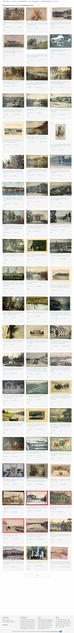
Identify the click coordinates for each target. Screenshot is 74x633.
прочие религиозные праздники (64, 563)
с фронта (69, 507)
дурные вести (62, 312)
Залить (56, 1)
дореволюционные (7, 21)
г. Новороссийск (6, 144)
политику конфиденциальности (53, 631)
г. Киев (36, 27)
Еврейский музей (31, 628)
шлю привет (13, 83)
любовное (38, 311)
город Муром (38, 87)
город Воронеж (30, 174)
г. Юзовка (52, 511)
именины (8, 51)
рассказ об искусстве (34, 481)
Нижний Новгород (39, 484)
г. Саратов (62, 625)
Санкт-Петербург (64, 620)
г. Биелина (5, 566)
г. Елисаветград (62, 484)
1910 (51, 404)
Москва (61, 623)
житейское (36, 23)
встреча (5, 312)
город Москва (62, 114)
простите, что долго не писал (17, 284)
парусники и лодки (31, 170)
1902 (28, 288)
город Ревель (15, 456)
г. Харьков (59, 202)
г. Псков (52, 54)
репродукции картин (12, 314)
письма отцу (53, 287)
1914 (4, 29)
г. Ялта (59, 625)
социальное (67, 110)
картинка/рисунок (16, 21)
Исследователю (22, 1)
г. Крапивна (29, 429)
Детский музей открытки (24, 619)
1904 (28, 30)
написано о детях (57, 425)
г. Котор (52, 458)
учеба (35, 57)
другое (31, 23)
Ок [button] (60, 631)
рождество (31, 228)
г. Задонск (14, 259)
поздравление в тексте (15, 51)
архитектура (6, 50)
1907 (51, 178)
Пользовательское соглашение (8, 622)
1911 (28, 62)
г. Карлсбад (38, 399)
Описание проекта (5, 619)
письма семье (6, 255)
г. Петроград (40, 174)
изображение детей (57, 145)
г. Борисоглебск (39, 539)
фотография (12, 52)
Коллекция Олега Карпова (27, 623)
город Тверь (29, 373)
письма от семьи (38, 137)
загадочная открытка (10, 562)
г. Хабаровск (53, 290)
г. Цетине (60, 458)
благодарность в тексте (35, 22)
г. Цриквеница (6, 203)
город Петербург (39, 565)
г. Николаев (37, 201)
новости (66, 22)
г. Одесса (64, 622)
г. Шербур (39, 455)
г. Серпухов (37, 315)
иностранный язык (57, 171)
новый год (45, 83)
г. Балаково (14, 511)
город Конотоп (62, 86)
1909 (4, 262)
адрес (28, 22)
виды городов (12, 50)
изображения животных (64, 452)
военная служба (33, 54)
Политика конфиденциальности (8, 620)
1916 (4, 235)
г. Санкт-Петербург (62, 54)
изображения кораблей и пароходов (14, 198)
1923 (4, 291)
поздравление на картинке (65, 454)
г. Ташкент (15, 232)
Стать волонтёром (34, 1)
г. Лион (59, 539)
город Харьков (53, 229)
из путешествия (56, 110)
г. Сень (51, 175)
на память (43, 311)
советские (46, 623)
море (13, 199)
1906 (28, 376)
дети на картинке (54, 144)
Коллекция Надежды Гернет (30, 620)
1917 (28, 177)
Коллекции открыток (47, 1)
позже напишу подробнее (56, 82)
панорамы (29, 84)
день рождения (6, 395)
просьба (52, 51)
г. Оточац (15, 203)
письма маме (56, 562)
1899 (28, 204)
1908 (28, 233)
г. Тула (35, 259)
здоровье (52, 313)
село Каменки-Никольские (65, 566)
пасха (4, 507)
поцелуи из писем (43, 23)
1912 (4, 58)
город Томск (16, 144)
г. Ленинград (59, 622)
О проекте (14, 1)
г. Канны (52, 539)
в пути (34, 506)
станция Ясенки (39, 429)
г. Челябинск (29, 539)
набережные (34, 369)
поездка (12, 140)
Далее (37, 575)
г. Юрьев (29, 259)
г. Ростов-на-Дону (61, 627)
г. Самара (66, 625)
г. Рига (66, 624)
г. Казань (62, 624)
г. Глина (59, 175)
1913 (51, 57)
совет (56, 51)
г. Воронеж (29, 87)
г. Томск (61, 290)
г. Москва (29, 27)
